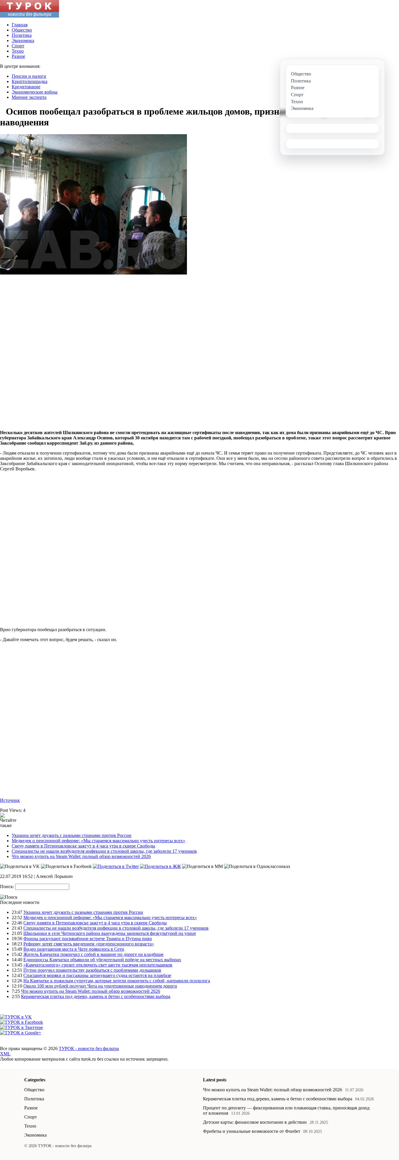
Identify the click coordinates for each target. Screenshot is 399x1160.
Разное (18, 56)
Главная (19, 24)
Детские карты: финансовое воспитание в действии (255, 1122)
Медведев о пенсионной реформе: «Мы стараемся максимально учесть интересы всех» (98, 840)
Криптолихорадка (29, 81)
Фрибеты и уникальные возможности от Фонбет (251, 1131)
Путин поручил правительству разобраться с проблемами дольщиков (92, 970)
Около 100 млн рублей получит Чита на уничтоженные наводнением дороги (100, 985)
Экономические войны (35, 91)
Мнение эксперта (29, 97)
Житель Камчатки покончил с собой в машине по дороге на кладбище (93, 954)
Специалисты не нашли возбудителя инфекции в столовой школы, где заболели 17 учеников (104, 851)
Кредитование (26, 86)
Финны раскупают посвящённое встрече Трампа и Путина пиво (87, 938)
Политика (22, 35)
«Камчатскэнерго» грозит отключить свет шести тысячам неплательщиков (97, 964)
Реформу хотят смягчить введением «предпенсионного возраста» (88, 943)
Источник (10, 800)
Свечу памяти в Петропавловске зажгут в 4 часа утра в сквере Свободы (83, 845)
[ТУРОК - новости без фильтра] (29, 15)
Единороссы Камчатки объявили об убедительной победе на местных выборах (102, 959)
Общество (22, 29)
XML (5, 1053)
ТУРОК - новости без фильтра (89, 1048)
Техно (18, 51)
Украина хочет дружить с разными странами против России (71, 835)
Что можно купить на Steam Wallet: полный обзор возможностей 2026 (81, 856)
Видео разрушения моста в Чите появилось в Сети (73, 949)
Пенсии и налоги (29, 76)
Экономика (23, 40)
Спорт (18, 45)
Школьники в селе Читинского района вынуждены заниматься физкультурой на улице (109, 933)
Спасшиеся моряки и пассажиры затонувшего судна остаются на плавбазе (97, 975)
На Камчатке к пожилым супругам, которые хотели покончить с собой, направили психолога (116, 980)
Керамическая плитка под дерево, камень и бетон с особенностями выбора (95, 996)
